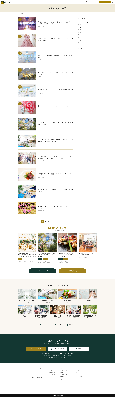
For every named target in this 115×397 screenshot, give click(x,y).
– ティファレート (35, 370)
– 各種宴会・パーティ (64, 379)
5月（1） (80, 34)
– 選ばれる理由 (52, 372)
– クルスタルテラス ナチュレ (38, 374)
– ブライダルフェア (63, 370)
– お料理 (50, 368)
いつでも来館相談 (72, 271)
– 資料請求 (75, 374)
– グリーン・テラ (35, 382)
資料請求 (80, 348)
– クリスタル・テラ (36, 372)
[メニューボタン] (112, 2)
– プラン (61, 372)
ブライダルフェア (36, 348)
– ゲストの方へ (52, 374)
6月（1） (80, 37)
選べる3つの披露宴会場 (37, 377)
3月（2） (80, 29)
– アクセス (75, 368)
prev (80, 22)
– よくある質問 (76, 370)
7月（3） (80, 40)
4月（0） (80, 32)
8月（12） (80, 42)
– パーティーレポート (64, 374)
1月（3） (80, 24)
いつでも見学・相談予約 (58, 348)
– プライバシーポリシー (78, 376)
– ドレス (50, 370)
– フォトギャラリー (63, 368)
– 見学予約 (75, 372)
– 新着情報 (61, 376)
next (94, 22)
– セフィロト (34, 379)
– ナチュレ (34, 384)
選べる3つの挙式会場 (36, 368)
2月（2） (80, 27)
